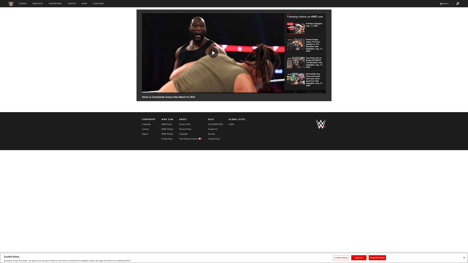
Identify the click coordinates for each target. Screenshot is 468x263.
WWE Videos (167, 129)
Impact (145, 134)
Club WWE (98, 3)
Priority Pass (166, 139)
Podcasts (37, 3)
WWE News (166, 124)
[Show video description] (282, 97)
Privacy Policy (185, 129)
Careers (145, 129)
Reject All (358, 257)
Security (211, 134)
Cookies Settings (341, 257)
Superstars (55, 3)
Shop (84, 3)
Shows (23, 3)
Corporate (146, 124)
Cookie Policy (214, 139)
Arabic (231, 124)
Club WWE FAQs (215, 124)
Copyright (183, 134)
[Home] (11, 3)
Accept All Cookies (377, 257)
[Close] (464, 257)
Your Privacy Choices (188, 139)
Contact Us (213, 129)
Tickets (72, 3)
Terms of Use (184, 124)
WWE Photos (167, 134)
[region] (234, 258)
